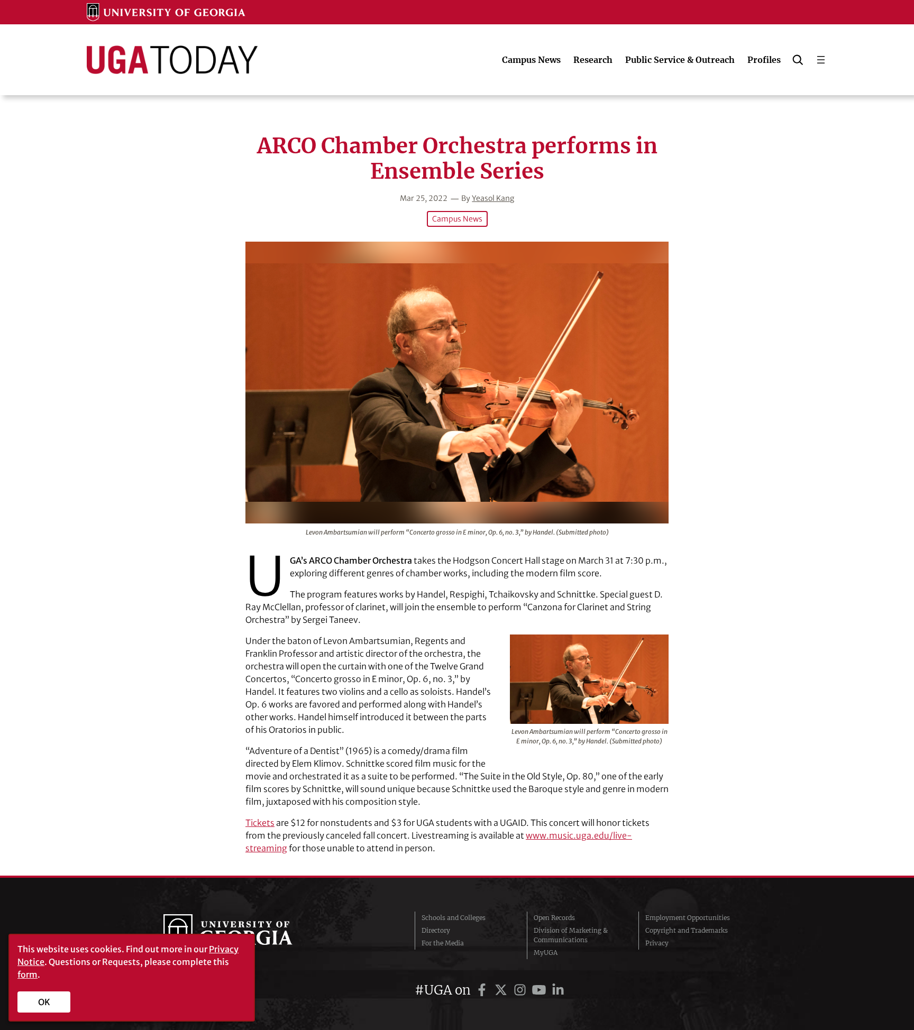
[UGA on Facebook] (483, 990)
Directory (436, 930)
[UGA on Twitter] (502, 990)
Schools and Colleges (454, 918)
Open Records (554, 918)
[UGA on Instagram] (521, 990)
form (27, 974)
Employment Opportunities (687, 918)
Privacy (657, 943)
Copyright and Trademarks (686, 930)
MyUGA (545, 953)
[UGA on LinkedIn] (558, 990)
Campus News (457, 219)
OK (44, 1002)
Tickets (260, 822)
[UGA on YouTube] (540, 990)
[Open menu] (821, 59)
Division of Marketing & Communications (571, 935)
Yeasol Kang (493, 198)
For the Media (443, 943)
